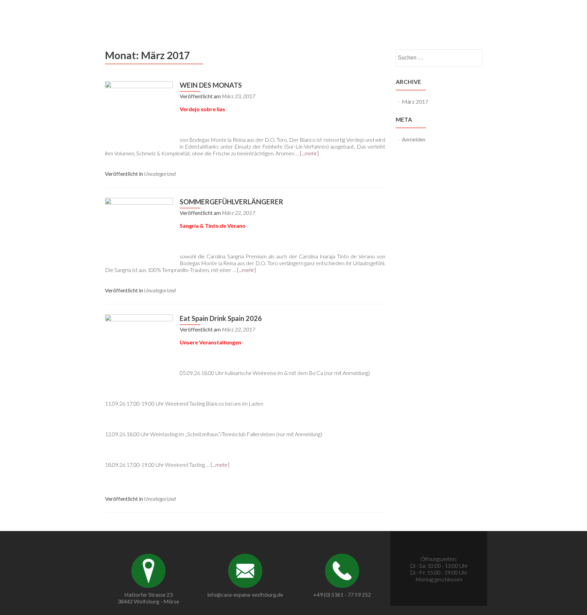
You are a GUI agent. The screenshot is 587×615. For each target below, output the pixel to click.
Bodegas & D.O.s (317, 13)
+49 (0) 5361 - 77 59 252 (342, 594)
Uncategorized (160, 173)
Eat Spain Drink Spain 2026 (221, 318)
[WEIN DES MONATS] (139, 114)
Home (254, 13)
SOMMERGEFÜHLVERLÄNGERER (231, 202)
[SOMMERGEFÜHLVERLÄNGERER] (139, 231)
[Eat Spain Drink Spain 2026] (139, 347)
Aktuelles (280, 13)
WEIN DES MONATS (211, 85)
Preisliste (355, 13)
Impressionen (388, 13)
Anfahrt (446, 13)
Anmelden (413, 139)
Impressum (474, 13)
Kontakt (420, 13)
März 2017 (415, 101)
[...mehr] (309, 153)
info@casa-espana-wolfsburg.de (245, 594)
